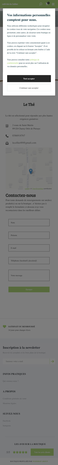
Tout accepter (29, 78)
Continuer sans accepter (29, 87)
